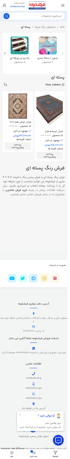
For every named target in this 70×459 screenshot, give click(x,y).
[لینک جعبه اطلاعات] (17, 5)
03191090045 (33, 378)
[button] (62, 53)
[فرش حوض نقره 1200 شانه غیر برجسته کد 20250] (17, 106)
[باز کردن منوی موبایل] (62, 5)
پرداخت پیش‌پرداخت (49, 155)
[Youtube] (12, 278)
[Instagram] (44, 278)
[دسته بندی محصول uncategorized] (48, 51)
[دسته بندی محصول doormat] (19, 51)
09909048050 (33, 388)
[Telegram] (33, 278)
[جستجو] (6, 16)
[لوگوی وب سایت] (37, 5)
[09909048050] (33, 383)
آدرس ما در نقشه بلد (33, 408)
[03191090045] (33, 373)
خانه (62, 27)
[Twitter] (22, 278)
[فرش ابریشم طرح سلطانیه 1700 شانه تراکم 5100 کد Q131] (49, 111)
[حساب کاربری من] (4, 5)
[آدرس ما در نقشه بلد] (33, 403)
